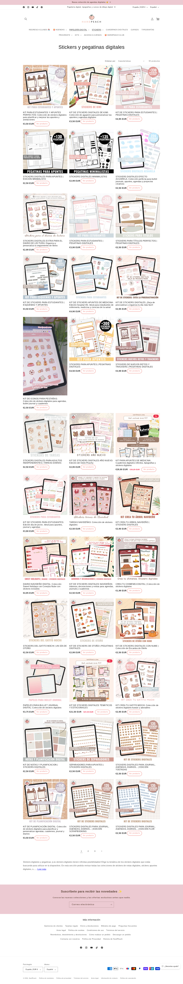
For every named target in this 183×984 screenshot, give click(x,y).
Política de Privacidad (91, 939)
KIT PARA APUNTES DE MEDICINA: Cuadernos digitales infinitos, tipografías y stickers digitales (136, 462)
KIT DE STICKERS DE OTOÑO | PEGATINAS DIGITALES (91, 647)
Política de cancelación (128, 978)
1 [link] (81, 851)
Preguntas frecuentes (128, 926)
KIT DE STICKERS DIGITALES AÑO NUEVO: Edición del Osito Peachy (91, 461)
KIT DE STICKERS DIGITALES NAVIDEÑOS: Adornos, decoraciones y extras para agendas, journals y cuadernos (91, 586)
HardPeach (32, 978)
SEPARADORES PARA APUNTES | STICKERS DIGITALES (86, 766)
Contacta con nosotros (70, 939)
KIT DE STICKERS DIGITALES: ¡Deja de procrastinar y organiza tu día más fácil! (135, 304)
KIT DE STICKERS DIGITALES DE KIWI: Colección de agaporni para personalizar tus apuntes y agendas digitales (90, 114)
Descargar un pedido (122, 935)
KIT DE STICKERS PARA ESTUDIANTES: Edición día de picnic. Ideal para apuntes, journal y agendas (43, 524)
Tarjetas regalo (71, 926)
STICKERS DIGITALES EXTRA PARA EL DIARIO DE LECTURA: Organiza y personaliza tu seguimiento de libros (42, 243)
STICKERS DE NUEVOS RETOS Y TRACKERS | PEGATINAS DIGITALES (134, 365)
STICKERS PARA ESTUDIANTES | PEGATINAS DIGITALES (86, 242)
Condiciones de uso (95, 930)
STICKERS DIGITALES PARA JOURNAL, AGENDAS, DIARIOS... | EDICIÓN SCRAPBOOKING (89, 828)
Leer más (41, 869)
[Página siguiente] (101, 851)
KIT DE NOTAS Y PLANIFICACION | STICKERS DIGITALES (40, 766)
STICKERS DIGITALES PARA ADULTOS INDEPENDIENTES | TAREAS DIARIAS (42, 461)
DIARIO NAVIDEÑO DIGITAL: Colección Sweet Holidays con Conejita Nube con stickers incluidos (42, 586)
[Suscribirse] (111, 905)
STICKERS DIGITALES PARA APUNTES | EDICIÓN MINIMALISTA (43, 178)
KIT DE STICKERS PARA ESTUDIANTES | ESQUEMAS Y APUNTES (43, 304)
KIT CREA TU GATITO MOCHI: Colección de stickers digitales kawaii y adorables (137, 706)
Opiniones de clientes (53, 926)
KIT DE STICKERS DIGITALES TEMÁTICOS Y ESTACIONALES (90, 706)
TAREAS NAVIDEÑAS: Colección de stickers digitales (90, 523)
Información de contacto (109, 978)
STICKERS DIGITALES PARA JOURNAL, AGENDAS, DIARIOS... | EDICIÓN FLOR (135, 827)
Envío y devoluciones (89, 926)
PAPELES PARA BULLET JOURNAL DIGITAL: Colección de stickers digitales (42, 706)
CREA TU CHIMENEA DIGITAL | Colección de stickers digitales (138, 585)
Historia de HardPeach (113, 939)
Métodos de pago (108, 926)
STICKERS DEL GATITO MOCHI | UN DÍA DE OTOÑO (45, 647)
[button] (26, 19)
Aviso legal (61, 930)
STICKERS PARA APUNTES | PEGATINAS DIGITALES (90, 365)
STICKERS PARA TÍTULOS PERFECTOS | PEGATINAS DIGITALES (136, 242)
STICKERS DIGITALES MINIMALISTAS (88, 177)
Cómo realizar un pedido (99, 935)
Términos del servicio (115, 930)
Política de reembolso (46, 978)
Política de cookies (76, 930)
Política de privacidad (63, 978)
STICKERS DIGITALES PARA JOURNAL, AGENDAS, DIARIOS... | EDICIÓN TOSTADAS (135, 767)
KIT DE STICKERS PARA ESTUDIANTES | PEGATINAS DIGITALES (136, 113)
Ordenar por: (110, 61)
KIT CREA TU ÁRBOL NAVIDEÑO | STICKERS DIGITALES (132, 523)
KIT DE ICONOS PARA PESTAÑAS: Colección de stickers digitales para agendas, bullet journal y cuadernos (44, 401)
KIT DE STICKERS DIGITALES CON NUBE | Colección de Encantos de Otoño (137, 647)
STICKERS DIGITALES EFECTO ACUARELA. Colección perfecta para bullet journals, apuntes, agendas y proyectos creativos (136, 180)
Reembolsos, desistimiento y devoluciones (68, 935)
